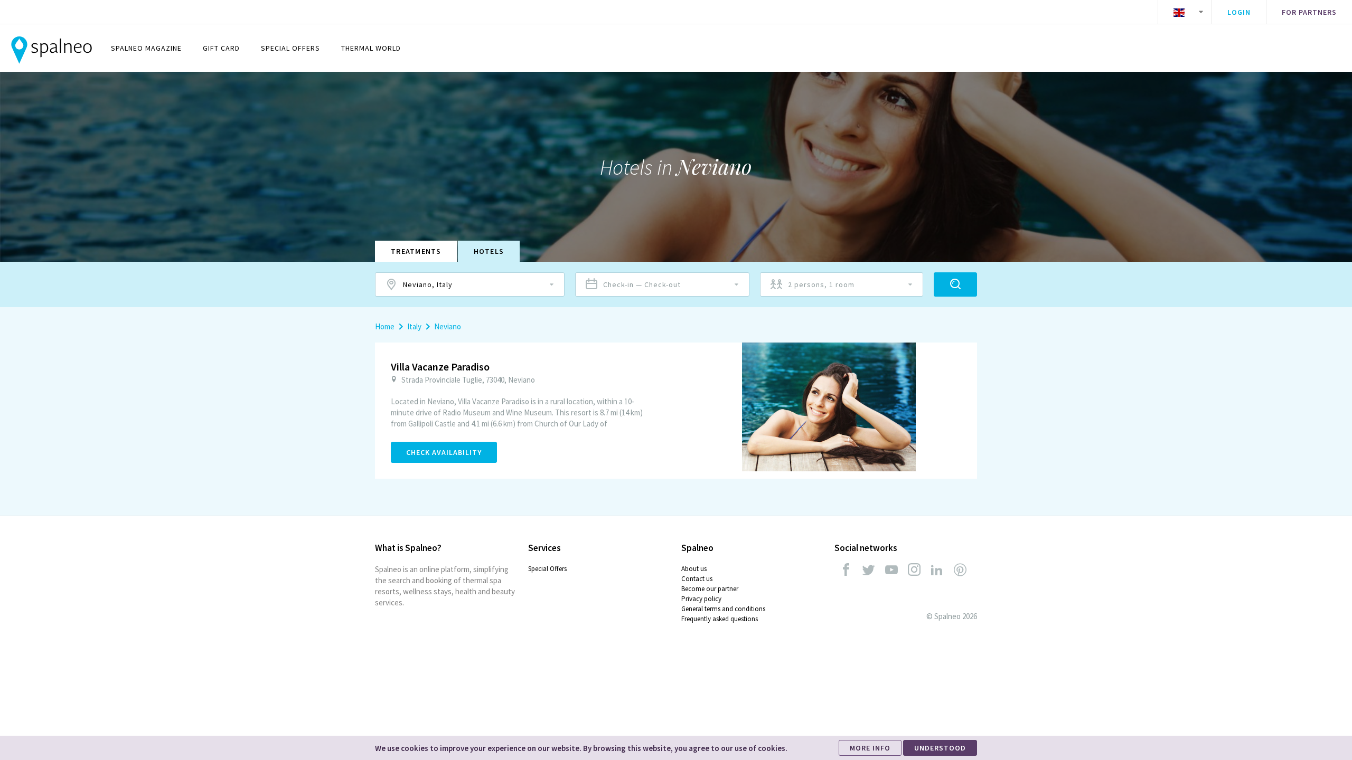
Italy (414, 326)
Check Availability (444, 452)
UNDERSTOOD (940, 748)
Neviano (447, 326)
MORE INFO (870, 748)
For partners (1309, 12)
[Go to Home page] (51, 48)
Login (1239, 12)
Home (385, 326)
